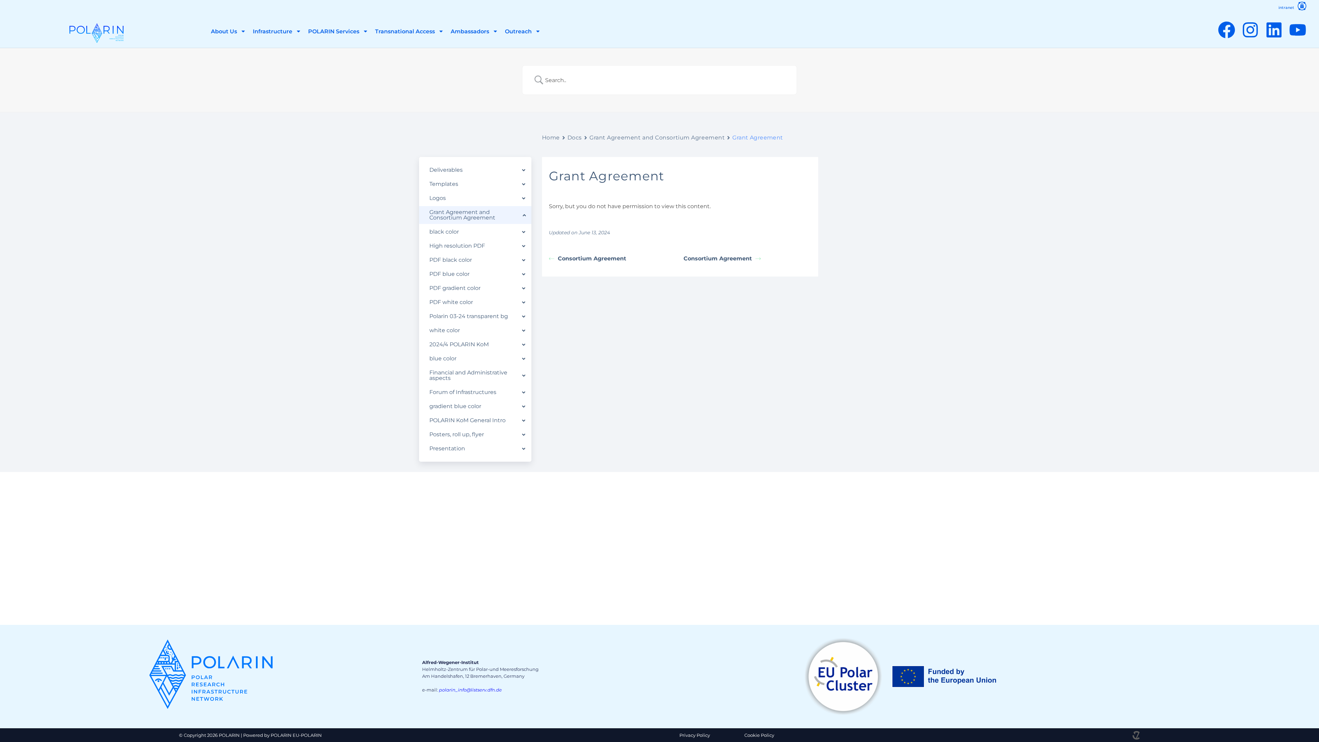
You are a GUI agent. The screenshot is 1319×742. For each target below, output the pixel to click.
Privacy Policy (694, 735)
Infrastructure (272, 31)
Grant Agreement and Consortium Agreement (657, 137)
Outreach (518, 31)
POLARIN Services (333, 31)
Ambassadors (470, 31)
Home (551, 137)
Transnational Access (405, 31)
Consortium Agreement (592, 258)
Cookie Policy (759, 735)
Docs (574, 137)
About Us (224, 31)
